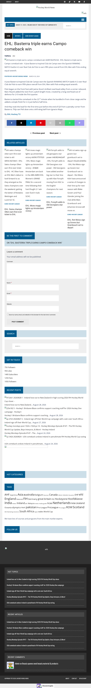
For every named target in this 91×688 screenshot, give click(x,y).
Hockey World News (20, 76)
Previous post (39, 133)
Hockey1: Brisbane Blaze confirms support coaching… (27, 415)
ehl (14, 56)
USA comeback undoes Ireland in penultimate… (25, 444)
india (8, 503)
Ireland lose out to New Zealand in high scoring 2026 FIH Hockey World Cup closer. (33, 579)
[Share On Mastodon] (79, 123)
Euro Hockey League (12, 204)
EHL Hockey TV (14, 114)
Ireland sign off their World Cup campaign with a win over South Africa (29, 591)
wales (40, 511)
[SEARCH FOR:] (74, 26)
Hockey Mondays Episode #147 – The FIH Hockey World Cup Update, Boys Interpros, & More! (36, 597)
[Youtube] (79, 1)
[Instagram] (64, 1)
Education (71, 495)
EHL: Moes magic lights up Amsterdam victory (35, 208)
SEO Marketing (9, 512)
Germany (32, 498)
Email (9, 293)
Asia (20, 494)
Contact (9, 2)
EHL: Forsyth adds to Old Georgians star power (55, 204)
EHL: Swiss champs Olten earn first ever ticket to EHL (13, 212)
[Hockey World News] (45, 7)
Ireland (21, 503)
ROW (69, 507)
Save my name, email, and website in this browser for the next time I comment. (32, 315)
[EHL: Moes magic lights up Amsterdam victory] (35, 196)
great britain (44, 498)
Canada (53, 494)
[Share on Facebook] (11, 123)
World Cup (48, 511)
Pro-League (42, 507)
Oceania (8, 507)
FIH (25, 499)
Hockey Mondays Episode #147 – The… (21, 433)
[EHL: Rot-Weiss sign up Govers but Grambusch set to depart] (76, 210)
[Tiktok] (69, 1)
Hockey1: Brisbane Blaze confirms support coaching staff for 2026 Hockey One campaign (35, 585)
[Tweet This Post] (21, 123)
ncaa (49, 503)
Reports (17, 36)
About (17, 2)
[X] (74, 1)
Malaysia (31, 503)
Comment (10, 261)
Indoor (14, 503)
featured (19, 499)
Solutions (16, 512)
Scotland (78, 507)
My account (82, 678)
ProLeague (52, 507)
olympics (16, 507)
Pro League (62, 508)
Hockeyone (61, 498)
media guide (43, 503)
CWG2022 (65, 495)
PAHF (23, 507)
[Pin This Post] (41, 123)
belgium (39, 494)
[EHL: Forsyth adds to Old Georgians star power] (55, 193)
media (37, 503)
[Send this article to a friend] (50, 123)
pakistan (31, 507)
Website (9, 304)
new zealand (78, 503)
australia (29, 494)
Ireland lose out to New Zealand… (19, 405)
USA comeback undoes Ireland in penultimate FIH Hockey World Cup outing (31, 602)
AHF (7, 494)
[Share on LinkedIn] (31, 123)
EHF (77, 494)
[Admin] (10, 667)
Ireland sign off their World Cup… (19, 422)
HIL (53, 499)
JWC (26, 503)
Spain (36, 512)
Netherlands (62, 503)
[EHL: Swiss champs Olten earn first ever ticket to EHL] (14, 200)
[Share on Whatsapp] (70, 123)
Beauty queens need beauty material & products (40, 663)
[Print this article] (60, 123)
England (10, 499)
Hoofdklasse (75, 499)
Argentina (13, 495)
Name (9, 283)
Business (46, 495)
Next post (54, 133)
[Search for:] (45, 346)
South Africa (26, 511)
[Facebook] (84, 1)
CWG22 (60, 495)
